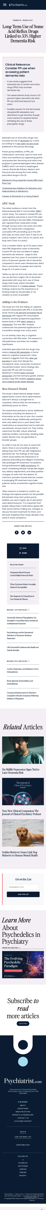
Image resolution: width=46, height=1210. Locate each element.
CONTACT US (23, 1118)
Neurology (28, 20)
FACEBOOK (22, 1163)
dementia (24, 141)
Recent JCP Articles (17, 610)
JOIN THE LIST (23, 894)
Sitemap (31, 1200)
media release (28, 286)
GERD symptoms (28, 465)
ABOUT (23, 1105)
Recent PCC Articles (17, 661)
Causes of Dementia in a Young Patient (20, 196)
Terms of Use (19, 1194)
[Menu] (4, 5)
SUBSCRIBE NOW (23, 1145)
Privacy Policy (9, 1194)
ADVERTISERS (23, 1108)
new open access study (28, 143)
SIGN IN (23, 1132)
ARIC (39, 211)
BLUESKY (23, 1175)
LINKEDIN (23, 1169)
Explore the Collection (10, 948)
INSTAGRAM (23, 1166)
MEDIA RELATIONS (23, 1112)
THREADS (23, 1172)
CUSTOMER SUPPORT (23, 1121)
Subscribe (23, 1023)
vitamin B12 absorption (19, 352)
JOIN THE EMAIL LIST (23, 1137)
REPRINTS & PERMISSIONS (23, 1115)
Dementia (17, 20)
